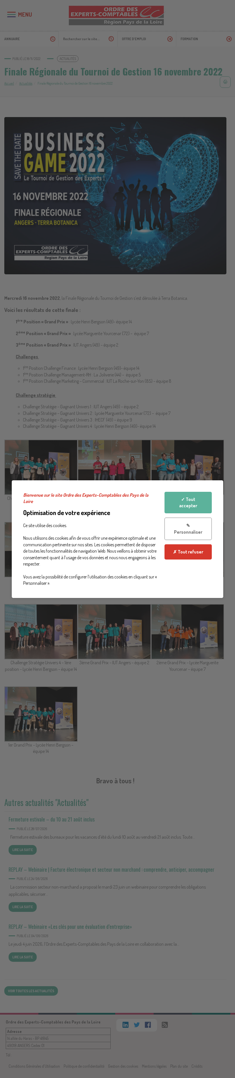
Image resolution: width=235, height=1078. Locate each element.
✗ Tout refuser (188, 552)
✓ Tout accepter (188, 502)
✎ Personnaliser (188, 529)
